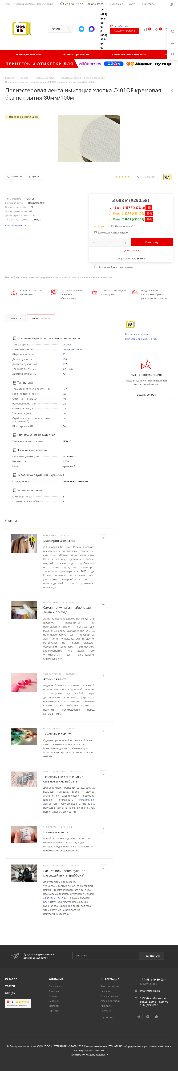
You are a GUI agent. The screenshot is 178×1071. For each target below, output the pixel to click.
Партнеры (53, 1010)
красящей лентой (55, 897)
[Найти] (68, 29)
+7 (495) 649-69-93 (103, 18)
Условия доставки (110, 1000)
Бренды (10, 993)
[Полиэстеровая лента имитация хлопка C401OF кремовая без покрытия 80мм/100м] (89, 138)
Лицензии (53, 1000)
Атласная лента (54, 679)
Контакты (53, 1005)
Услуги (10, 986)
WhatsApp (156, 1016)
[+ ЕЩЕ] (165, 54)
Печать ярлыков (55, 832)
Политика (105, 1010)
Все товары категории (137, 334)
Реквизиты (106, 1005)
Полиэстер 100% (72, 349)
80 (64, 354)
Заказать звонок (124, 31)
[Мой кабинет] (171, 4)
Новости (105, 991)
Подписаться (152, 955)
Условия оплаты (109, 996)
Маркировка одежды (59, 541)
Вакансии (53, 991)
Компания (55, 979)
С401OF (67, 344)
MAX (147, 1016)
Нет (65, 389)
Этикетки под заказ (110, 986)
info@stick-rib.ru (150, 990)
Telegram (139, 1016)
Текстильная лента (57, 734)
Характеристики (41, 318)
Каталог (11, 979)
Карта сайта (106, 1017)
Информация (109, 979)
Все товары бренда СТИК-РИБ (141, 338)
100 (65, 359)
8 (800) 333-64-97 (103, 39)
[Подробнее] (103, 537)
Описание (15, 318)
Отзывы (52, 996)
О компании (55, 986)
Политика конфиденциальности (89, 1054)
